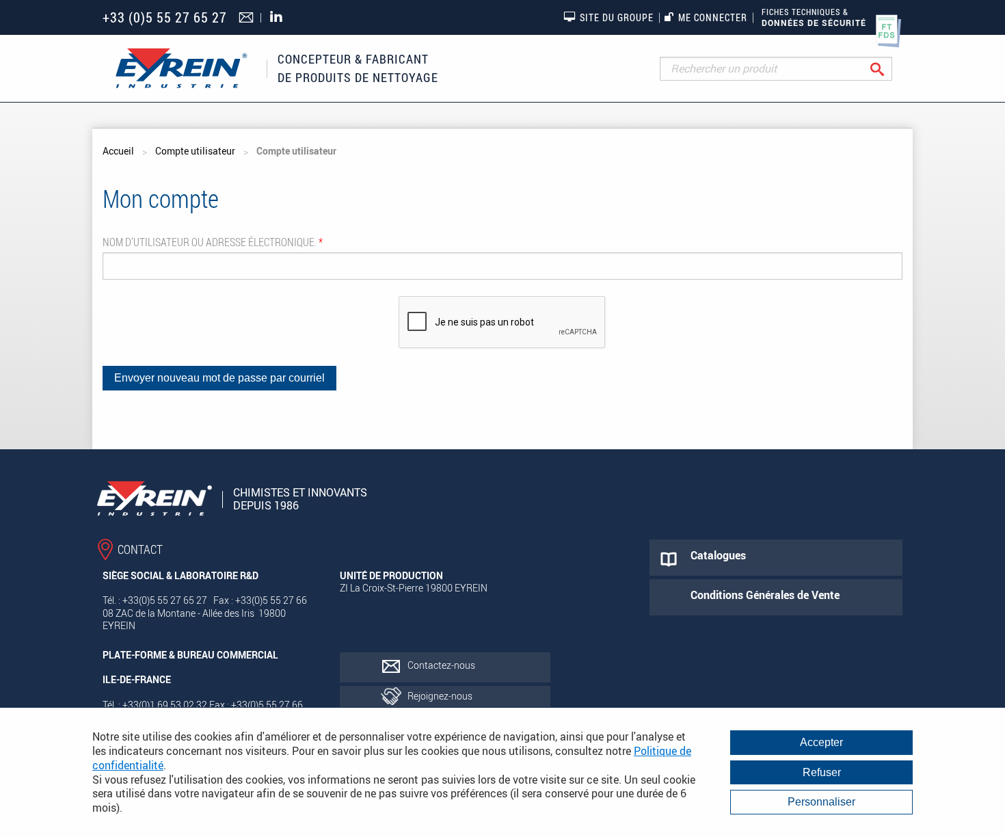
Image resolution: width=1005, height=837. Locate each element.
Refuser (822, 772)
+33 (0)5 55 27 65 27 (165, 17)
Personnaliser (821, 802)
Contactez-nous (441, 665)
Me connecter (712, 17)
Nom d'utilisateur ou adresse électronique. (213, 242)
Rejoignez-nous (439, 695)
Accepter (821, 742)
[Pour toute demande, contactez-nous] (248, 18)
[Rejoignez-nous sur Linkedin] (279, 17)
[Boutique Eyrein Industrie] (181, 68)
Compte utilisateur (195, 150)
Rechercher (888, 69)
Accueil (118, 150)
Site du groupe (617, 17)
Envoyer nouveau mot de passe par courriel (219, 378)
